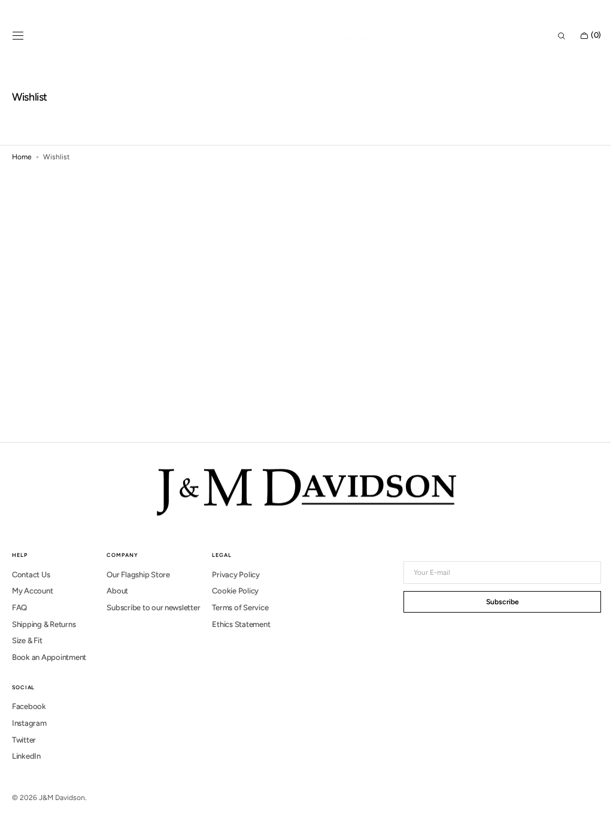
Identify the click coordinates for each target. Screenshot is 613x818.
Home (22, 157)
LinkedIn (26, 756)
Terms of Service (240, 607)
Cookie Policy (235, 590)
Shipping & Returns (43, 624)
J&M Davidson (62, 797)
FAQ (19, 607)
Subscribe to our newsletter (153, 607)
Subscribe (493, 602)
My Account (32, 590)
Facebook (29, 706)
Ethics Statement (241, 624)
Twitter (24, 739)
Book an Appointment (49, 657)
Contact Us (31, 574)
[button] (18, 36)
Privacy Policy (235, 574)
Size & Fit (27, 640)
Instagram (29, 723)
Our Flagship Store (138, 574)
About (117, 590)
